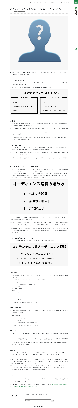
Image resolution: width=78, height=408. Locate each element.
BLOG (57, 2)
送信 (53, 400)
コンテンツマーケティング (21, 11)
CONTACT (69, 2)
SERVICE (39, 2)
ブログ (15, 11)
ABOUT (63, 2)
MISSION (33, 2)
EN (76, 2)
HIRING (52, 2)
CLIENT (46, 2)
